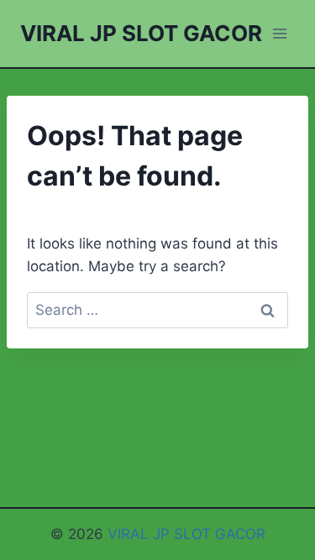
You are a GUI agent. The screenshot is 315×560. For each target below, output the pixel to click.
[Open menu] (279, 33)
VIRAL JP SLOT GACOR (186, 534)
